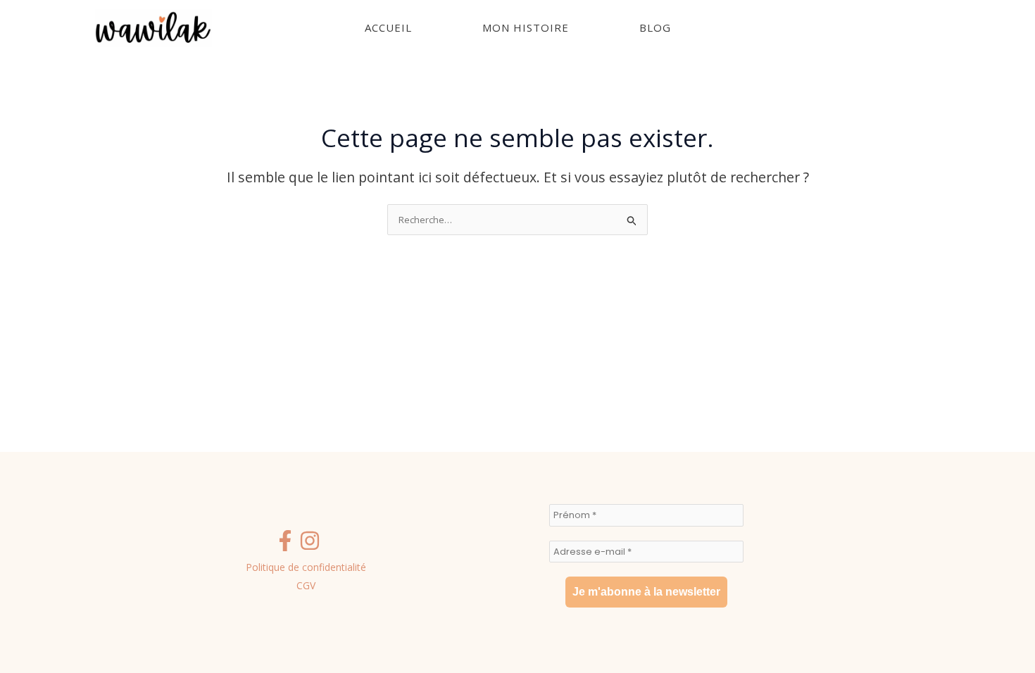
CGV (305, 585)
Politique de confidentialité (306, 567)
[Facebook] (285, 540)
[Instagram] (309, 540)
